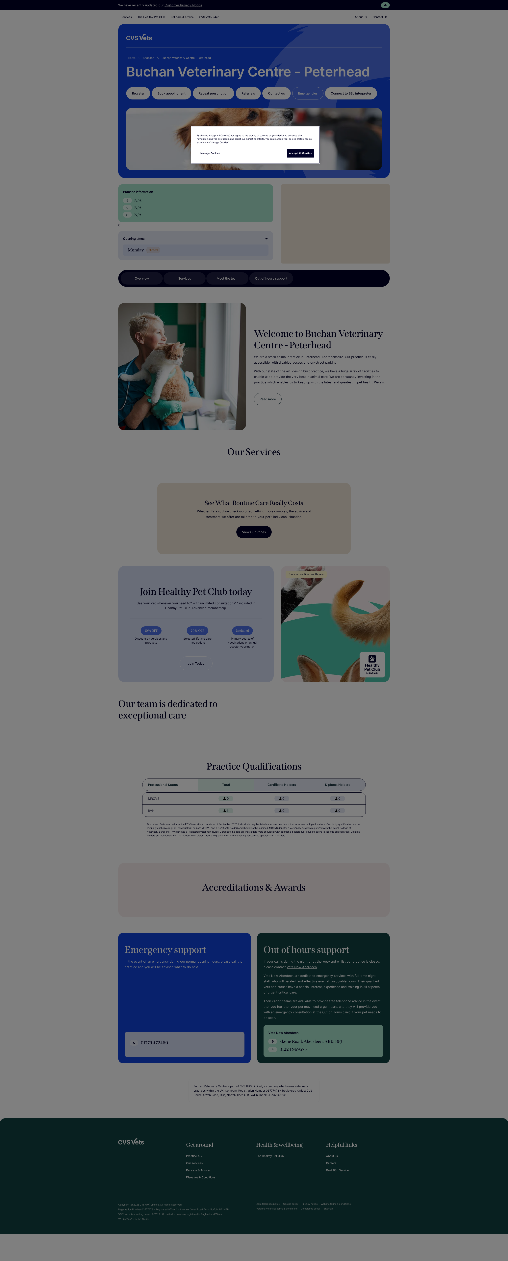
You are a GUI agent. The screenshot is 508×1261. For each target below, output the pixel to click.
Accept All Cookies (300, 153)
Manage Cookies (210, 153)
